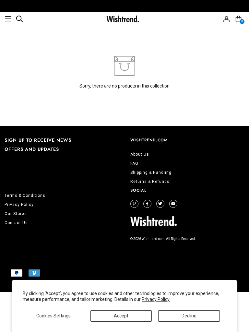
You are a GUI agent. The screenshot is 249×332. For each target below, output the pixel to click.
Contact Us (16, 222)
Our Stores (16, 213)
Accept (121, 315)
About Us (139, 154)
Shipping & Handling (151, 172)
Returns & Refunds (150, 181)
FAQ (134, 163)
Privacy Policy (156, 299)
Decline (189, 315)
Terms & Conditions (25, 195)
